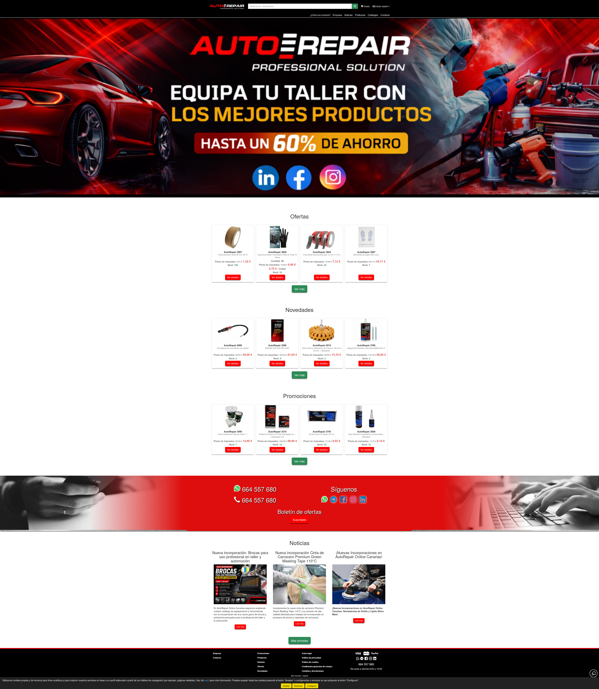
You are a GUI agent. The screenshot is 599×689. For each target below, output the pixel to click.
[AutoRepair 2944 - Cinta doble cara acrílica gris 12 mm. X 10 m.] (322, 237)
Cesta (366, 6)
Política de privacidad (311, 657)
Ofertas (260, 666)
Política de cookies (310, 662)
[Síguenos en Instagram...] (353, 499)
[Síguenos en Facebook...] (343, 499)
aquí (207, 680)
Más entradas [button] (299, 640)
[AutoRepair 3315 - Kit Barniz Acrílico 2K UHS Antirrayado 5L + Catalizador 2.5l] (277, 416)
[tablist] (299, 107)
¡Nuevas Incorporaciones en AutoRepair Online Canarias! (358, 554)
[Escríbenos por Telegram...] (333, 499)
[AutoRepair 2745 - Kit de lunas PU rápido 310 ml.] (322, 416)
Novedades (262, 671)
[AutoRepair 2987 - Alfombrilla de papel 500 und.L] (366, 237)
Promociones (263, 653)
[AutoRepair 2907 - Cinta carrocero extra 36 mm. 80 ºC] (233, 237)
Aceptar (286, 685)
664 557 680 (258, 488)
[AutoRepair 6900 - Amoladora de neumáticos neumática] (233, 330)
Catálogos (373, 15)
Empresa (337, 15)
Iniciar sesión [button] (381, 6)
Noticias (348, 15)
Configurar (311, 685)
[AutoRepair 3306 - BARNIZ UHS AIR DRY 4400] (277, 330)
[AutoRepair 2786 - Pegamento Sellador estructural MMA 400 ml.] (366, 330)
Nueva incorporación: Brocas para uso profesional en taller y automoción (240, 556)
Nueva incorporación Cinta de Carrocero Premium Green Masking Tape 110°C (299, 556)
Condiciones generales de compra (317, 666)
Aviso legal (307, 653)
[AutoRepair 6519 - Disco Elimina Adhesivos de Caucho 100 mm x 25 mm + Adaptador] (322, 330)
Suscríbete (299, 520)
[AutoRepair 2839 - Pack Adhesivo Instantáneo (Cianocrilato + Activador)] (366, 416)
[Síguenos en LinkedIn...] (363, 499)
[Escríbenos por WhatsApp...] (325, 499)
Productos (360, 15)
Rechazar (298, 685)
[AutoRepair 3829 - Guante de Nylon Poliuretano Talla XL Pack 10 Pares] (277, 237)
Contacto (385, 15)
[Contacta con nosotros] (593, 673)
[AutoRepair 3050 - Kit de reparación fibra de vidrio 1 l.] (233, 416)
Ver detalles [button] (233, 277)
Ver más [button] (299, 289)
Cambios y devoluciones (313, 671)
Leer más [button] (240, 626)
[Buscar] (355, 6)
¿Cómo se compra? (320, 15)
